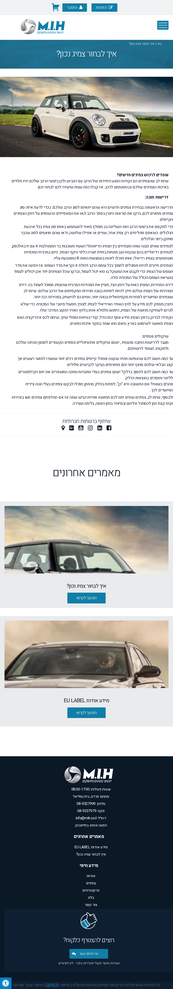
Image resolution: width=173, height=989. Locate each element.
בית (159, 43)
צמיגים (91, 883)
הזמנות (102, 8)
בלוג (91, 897)
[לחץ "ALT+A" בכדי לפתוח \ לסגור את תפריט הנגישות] (5, 983)
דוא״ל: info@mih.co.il (91, 818)
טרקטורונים (90, 890)
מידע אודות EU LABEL (91, 847)
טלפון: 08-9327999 (91, 803)
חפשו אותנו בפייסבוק (91, 825)
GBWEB (52, 985)
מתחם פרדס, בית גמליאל (91, 796)
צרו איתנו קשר (89, 953)
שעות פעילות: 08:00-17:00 (91, 789)
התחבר (72, 8)
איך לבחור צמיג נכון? (91, 854)
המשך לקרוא (86, 598)
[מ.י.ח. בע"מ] (43, 37)
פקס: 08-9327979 (91, 811)
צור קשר (91, 905)
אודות (91, 876)
